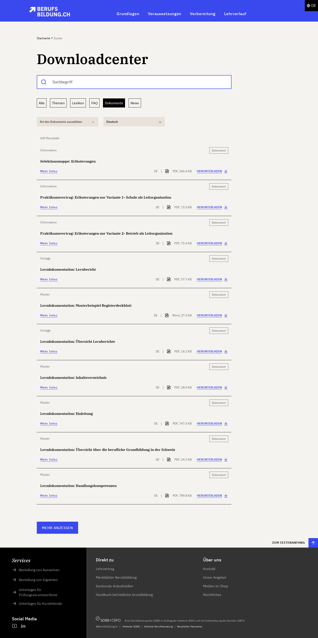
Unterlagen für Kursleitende (40, 603)
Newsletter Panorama (189, 626)
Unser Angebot (214, 577)
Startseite (43, 38)
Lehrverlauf (235, 13)
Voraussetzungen (164, 13)
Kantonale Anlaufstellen (114, 586)
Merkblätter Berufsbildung (116, 577)
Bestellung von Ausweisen (39, 570)
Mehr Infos (49, 171)
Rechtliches (212, 594)
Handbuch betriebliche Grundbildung (124, 594)
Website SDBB (131, 626)
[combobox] (134, 82)
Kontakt (209, 569)
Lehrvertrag (105, 569)
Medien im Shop (215, 586)
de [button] (313, 5)
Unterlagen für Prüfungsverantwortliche (38, 592)
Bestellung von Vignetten (38, 580)
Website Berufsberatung (158, 626)
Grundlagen (128, 13)
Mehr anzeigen (57, 528)
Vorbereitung (202, 13)
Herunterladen (209, 171)
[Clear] (160, 122)
